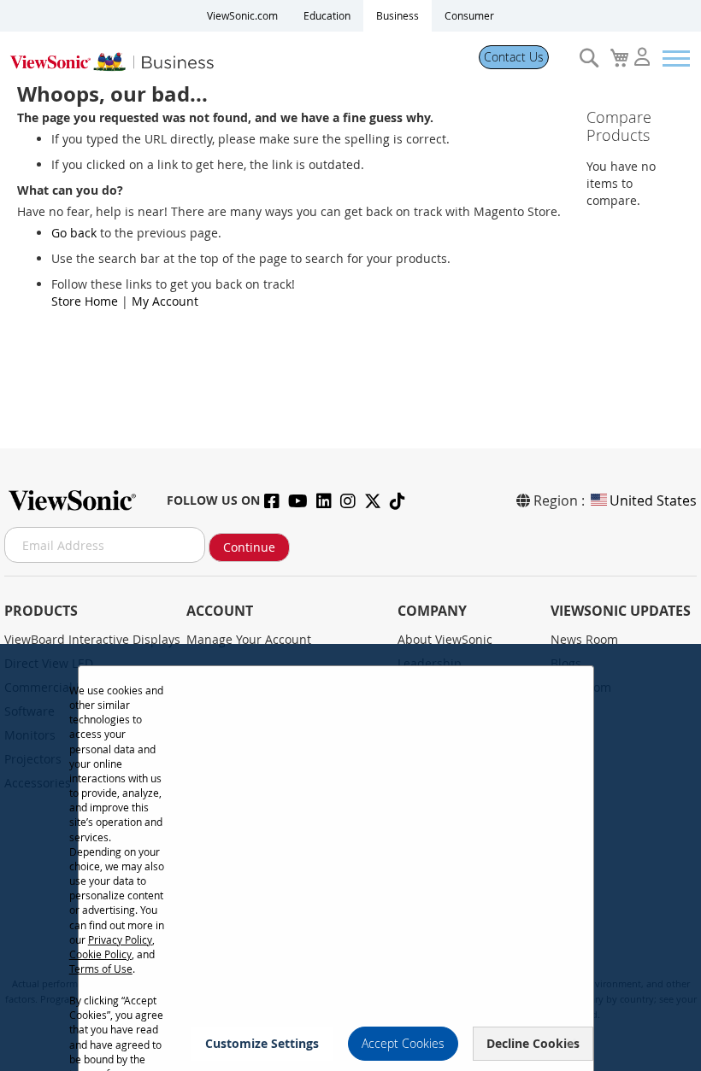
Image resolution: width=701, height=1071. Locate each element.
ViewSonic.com (242, 15)
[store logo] (233, 57)
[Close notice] (571, 1043)
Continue (249, 547)
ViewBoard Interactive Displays (92, 639)
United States (653, 500)
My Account (165, 301)
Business (397, 15)
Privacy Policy (120, 939)
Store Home (84, 301)
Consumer (469, 15)
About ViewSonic (445, 639)
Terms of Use (101, 968)
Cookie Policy (100, 954)
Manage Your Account (248, 639)
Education (326, 15)
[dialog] (350, 857)
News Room (584, 639)
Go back (74, 233)
